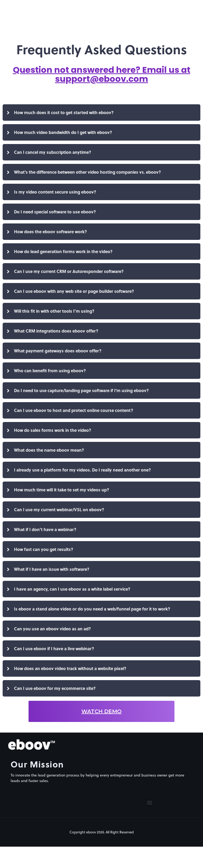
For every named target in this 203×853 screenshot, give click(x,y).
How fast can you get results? (43, 549)
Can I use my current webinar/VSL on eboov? (59, 509)
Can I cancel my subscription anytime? (52, 152)
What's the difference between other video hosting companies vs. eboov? (87, 172)
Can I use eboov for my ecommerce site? (55, 688)
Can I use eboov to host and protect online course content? (73, 410)
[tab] (101, 112)
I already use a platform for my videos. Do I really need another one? (82, 470)
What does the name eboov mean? (49, 450)
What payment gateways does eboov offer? (58, 351)
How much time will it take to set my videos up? (61, 490)
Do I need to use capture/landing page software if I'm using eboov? (81, 390)
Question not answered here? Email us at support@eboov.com (101, 74)
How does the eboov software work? (50, 231)
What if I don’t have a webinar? (45, 529)
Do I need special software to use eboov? (55, 212)
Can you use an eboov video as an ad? (52, 629)
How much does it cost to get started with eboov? (64, 112)
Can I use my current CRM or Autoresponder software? (69, 271)
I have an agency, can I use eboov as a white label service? (72, 589)
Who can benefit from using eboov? (50, 370)
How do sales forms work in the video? (52, 430)
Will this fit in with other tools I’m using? (54, 311)
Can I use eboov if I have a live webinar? (54, 648)
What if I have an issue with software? (51, 569)
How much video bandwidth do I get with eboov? (63, 132)
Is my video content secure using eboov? (55, 192)
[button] (149, 802)
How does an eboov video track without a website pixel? (70, 668)
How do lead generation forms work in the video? (63, 251)
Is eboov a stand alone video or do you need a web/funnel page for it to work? (92, 609)
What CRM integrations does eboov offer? (56, 331)
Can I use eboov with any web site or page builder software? (74, 291)
